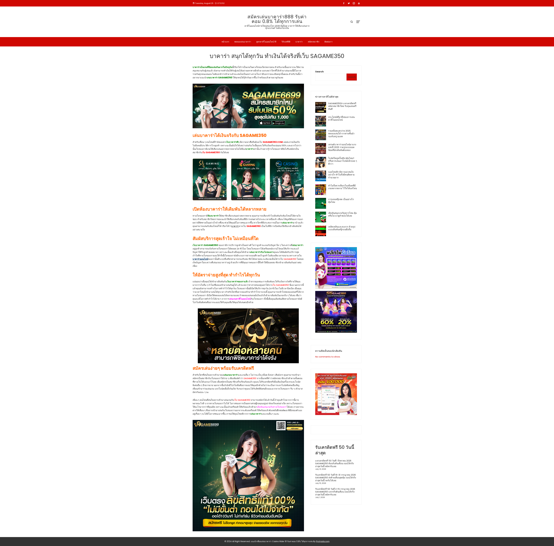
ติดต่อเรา (328, 41)
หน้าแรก (225, 41)
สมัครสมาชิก (313, 41)
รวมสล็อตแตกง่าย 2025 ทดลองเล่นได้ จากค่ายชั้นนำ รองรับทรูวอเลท (341, 133)
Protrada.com (323, 541)
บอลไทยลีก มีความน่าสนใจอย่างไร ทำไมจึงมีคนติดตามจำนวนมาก (341, 174)
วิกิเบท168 (285, 41)
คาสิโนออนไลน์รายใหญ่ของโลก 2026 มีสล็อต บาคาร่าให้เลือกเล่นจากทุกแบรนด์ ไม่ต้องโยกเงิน (277, 27)
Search (319, 71)
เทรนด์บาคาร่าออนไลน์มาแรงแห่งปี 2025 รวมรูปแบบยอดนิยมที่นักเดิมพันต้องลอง (342, 147)
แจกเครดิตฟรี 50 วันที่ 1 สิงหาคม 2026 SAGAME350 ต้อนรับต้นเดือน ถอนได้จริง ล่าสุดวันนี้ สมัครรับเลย (334, 463)
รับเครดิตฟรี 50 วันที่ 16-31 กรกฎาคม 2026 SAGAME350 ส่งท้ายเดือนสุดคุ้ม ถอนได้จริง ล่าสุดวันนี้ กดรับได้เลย (335, 477)
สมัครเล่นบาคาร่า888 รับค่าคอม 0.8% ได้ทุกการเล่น (277, 19)
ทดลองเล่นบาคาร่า (242, 41)
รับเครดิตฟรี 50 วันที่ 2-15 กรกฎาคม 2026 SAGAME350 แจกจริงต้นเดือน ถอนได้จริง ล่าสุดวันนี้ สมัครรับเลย (335, 491)
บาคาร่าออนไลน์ (200, 259)
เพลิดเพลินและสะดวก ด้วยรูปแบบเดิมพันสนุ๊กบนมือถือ (341, 228)
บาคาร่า (299, 41)
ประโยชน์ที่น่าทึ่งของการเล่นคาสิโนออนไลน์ (341, 118)
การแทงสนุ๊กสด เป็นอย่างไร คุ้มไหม (341, 201)
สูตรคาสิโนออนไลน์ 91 (266, 41)
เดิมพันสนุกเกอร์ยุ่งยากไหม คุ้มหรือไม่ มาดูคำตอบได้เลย (342, 214)
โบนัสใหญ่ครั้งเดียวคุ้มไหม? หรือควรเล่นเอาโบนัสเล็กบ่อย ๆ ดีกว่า (342, 161)
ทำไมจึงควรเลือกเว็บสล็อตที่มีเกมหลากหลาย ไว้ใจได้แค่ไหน (342, 187)
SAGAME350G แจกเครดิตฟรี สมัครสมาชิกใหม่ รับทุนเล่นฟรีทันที (342, 106)
